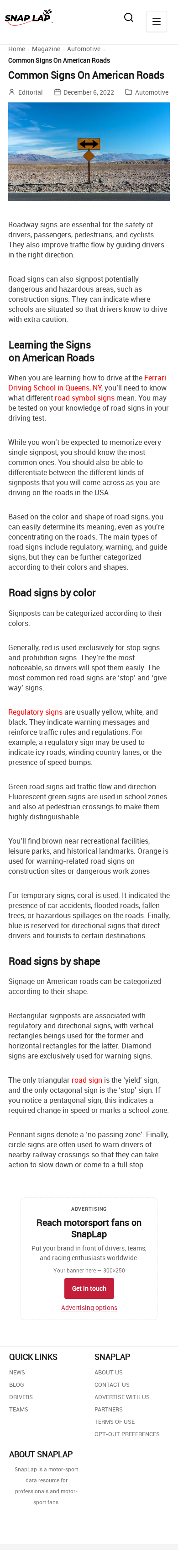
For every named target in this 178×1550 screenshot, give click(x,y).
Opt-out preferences (127, 1434)
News (17, 1372)
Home (16, 48)
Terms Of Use (114, 1421)
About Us (108, 1372)
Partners (108, 1409)
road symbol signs (85, 398)
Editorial (30, 92)
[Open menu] (156, 21)
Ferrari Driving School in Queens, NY (87, 383)
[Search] (129, 17)
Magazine (46, 48)
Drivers (21, 1397)
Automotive (83, 48)
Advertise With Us (122, 1397)
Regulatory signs (35, 712)
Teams (18, 1409)
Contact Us (112, 1384)
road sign (87, 1080)
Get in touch (89, 1288)
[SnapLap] (29, 17)
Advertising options (89, 1307)
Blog (16, 1384)
